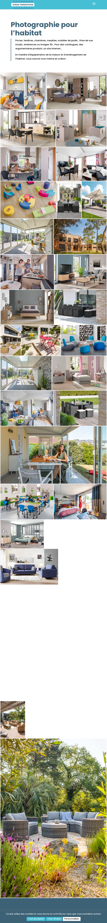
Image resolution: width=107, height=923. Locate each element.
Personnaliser (71, 918)
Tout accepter (36, 918)
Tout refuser (54, 918)
